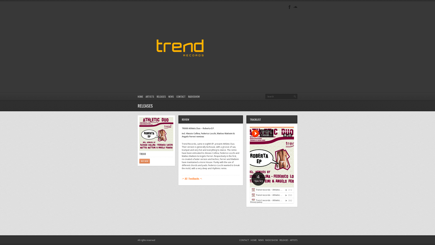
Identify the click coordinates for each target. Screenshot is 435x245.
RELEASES (161, 96)
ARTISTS (150, 96)
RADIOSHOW (194, 96)
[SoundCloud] (295, 7)
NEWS (171, 96)
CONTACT (181, 96)
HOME (140, 96)
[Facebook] (290, 7)
